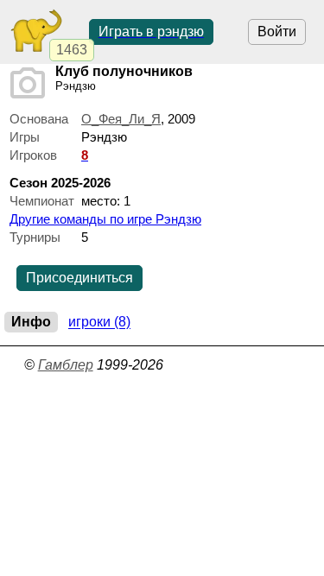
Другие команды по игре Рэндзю (105, 219)
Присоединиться (79, 277)
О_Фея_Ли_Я (121, 118)
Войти (276, 31)
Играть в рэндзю (151, 31)
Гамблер (65, 365)
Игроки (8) (99, 322)
